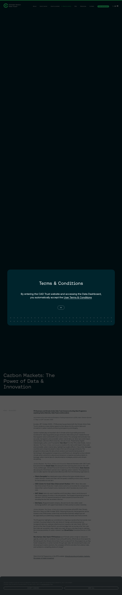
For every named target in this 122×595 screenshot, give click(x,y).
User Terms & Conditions (78, 297)
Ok (61, 307)
